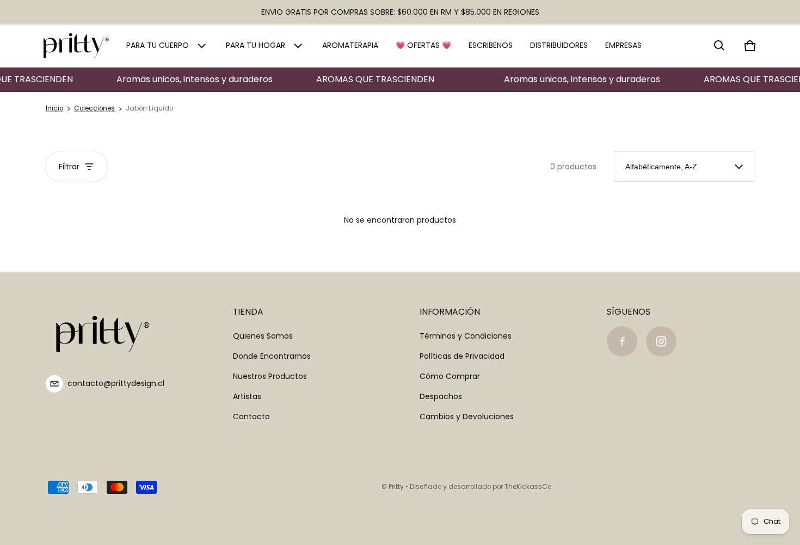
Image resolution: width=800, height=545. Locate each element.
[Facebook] (622, 341)
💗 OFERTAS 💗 (423, 45)
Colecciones (94, 108)
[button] (719, 45)
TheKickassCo (527, 486)
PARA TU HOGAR (255, 45)
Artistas (247, 396)
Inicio (54, 108)
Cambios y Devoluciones (467, 416)
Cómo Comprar (450, 376)
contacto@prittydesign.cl (115, 383)
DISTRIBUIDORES (559, 45)
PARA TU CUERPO (157, 45)
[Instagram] (661, 341)
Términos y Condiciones (466, 335)
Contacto (251, 416)
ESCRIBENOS (491, 45)
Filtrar (69, 166)
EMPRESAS (623, 45)
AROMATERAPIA (350, 45)
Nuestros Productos (270, 376)
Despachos (441, 396)
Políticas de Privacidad (462, 356)
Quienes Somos (263, 335)
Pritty (396, 486)
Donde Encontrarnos (272, 356)
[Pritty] (76, 45)
